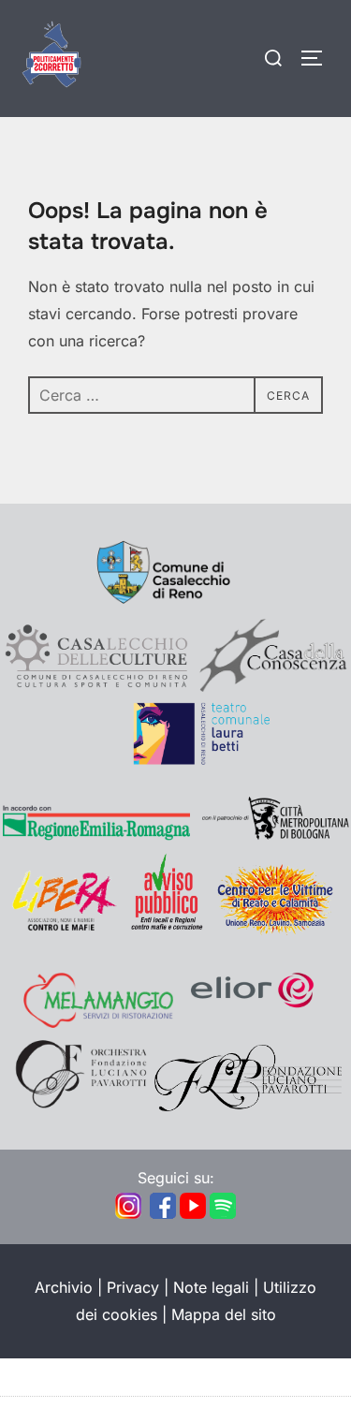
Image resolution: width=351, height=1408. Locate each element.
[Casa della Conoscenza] (274, 686)
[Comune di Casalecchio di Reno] (176, 604)
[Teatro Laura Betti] (176, 760)
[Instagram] (128, 1215)
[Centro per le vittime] (278, 929)
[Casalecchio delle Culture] (96, 686)
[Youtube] (193, 1215)
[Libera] (63, 929)
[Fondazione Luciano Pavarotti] (248, 1105)
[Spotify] (223, 1215)
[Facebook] (163, 1215)
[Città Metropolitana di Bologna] (274, 836)
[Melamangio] (98, 1022)
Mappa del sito (223, 1314)
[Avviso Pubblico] (166, 929)
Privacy (133, 1287)
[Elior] (253, 1022)
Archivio (64, 1287)
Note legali (211, 1287)
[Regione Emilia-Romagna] (96, 836)
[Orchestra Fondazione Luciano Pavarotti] (79, 1105)
